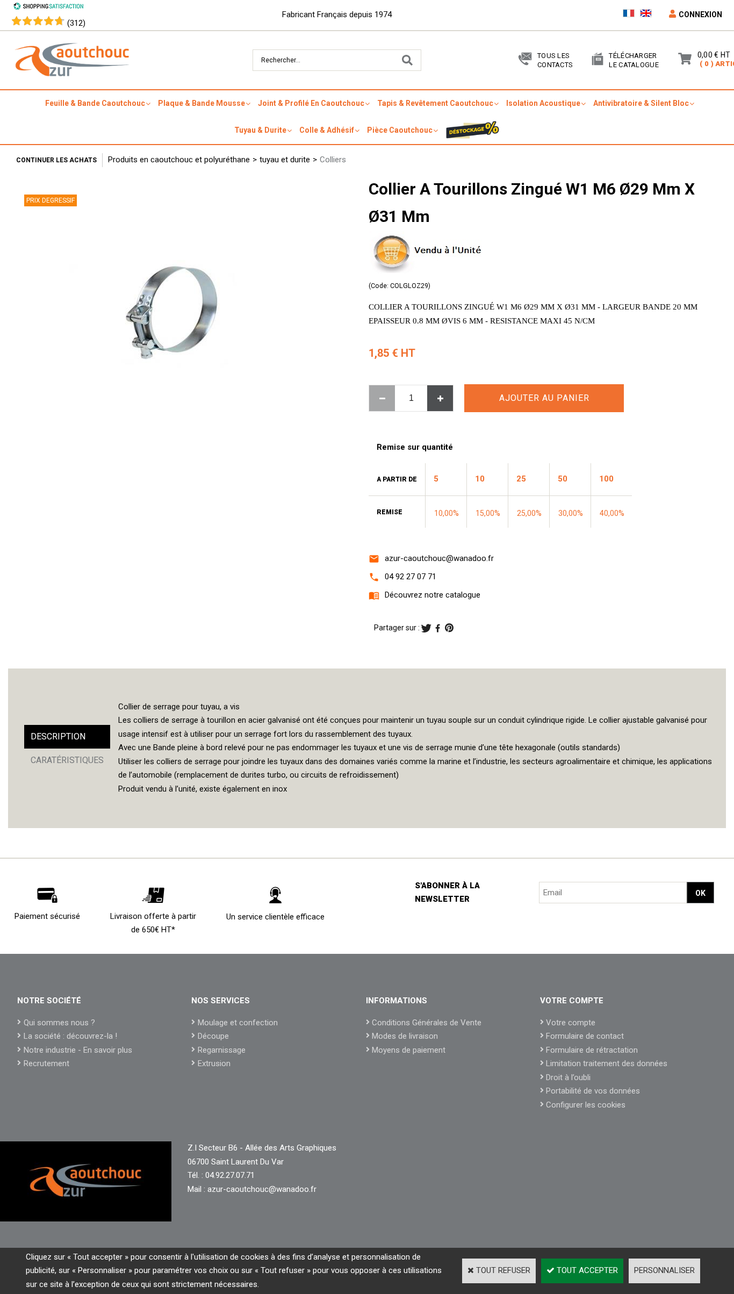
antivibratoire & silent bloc (641, 103)
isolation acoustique (543, 103)
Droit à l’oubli (568, 1077)
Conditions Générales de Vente (426, 1022)
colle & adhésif (326, 130)
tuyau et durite (285, 159)
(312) (76, 23)
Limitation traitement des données (606, 1063)
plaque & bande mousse (201, 103)
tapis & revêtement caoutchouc (435, 103)
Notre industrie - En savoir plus (78, 1050)
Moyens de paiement (408, 1050)
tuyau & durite (260, 130)
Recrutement (46, 1063)
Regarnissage (222, 1050)
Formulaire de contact (585, 1036)
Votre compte (570, 1022)
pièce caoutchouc (400, 130)
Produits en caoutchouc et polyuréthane (179, 159)
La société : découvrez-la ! (70, 1036)
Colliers (333, 159)
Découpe (213, 1036)
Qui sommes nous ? (59, 1022)
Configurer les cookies (585, 1105)
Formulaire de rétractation (592, 1050)
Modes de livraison (405, 1036)
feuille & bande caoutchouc (95, 103)
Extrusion (214, 1063)
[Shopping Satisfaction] (48, 7)
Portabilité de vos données (593, 1091)
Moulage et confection (238, 1022)
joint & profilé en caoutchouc (311, 103)
